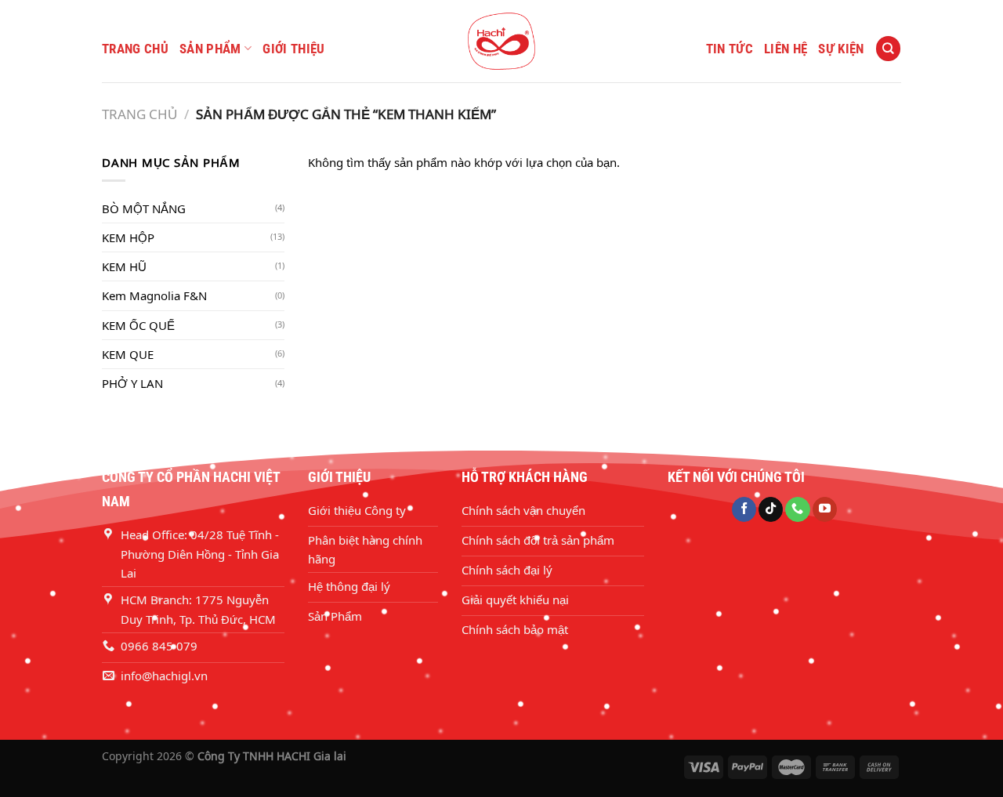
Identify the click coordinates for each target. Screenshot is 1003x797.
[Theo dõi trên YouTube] (825, 509)
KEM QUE (128, 354)
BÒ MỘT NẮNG (144, 208)
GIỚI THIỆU (293, 48)
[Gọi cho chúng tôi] (797, 509)
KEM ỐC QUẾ (138, 325)
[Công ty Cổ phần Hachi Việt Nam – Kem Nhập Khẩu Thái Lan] (501, 41)
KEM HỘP (128, 237)
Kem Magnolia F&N (154, 295)
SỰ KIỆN (841, 48)
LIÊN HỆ (785, 48)
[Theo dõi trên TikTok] (771, 509)
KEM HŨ (124, 266)
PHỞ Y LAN (132, 383)
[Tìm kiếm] (888, 48)
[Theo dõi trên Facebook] (744, 509)
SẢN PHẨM (210, 48)
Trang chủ (135, 48)
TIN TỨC (729, 48)
